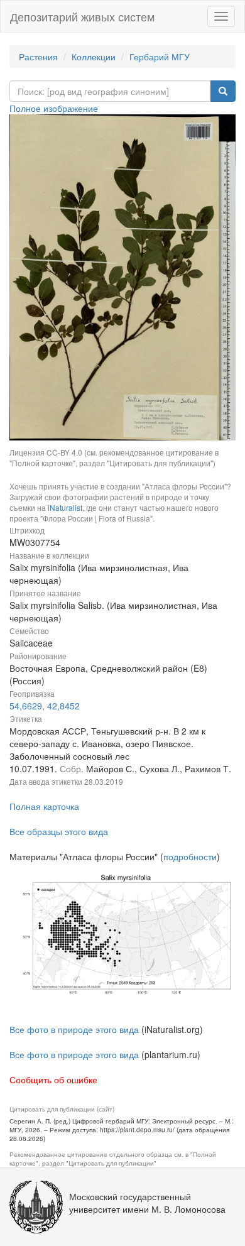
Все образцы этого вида (58, 831)
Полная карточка (44, 806)
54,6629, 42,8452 (44, 705)
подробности (190, 856)
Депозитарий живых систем (82, 16)
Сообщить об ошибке (53, 1079)
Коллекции (94, 56)
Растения (38, 56)
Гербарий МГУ (159, 56)
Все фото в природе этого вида (74, 1029)
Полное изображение (53, 108)
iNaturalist (65, 507)
